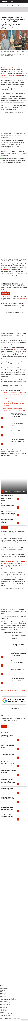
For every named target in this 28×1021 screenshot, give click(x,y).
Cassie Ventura (18, 349)
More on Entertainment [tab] (7, 390)
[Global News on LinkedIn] (10, 952)
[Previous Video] (2, 527)
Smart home (3, 996)
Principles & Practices (5, 987)
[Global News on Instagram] (10, 942)
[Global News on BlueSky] (10, 983)
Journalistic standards (14, 706)
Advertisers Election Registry (7, 998)
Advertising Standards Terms (7, 1013)
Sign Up (4, 726)
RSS (1, 991)
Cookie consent (3, 1001)
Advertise (2, 1012)
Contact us (2, 990)
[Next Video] (6, 527)
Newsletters (3, 993)
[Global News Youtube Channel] (10, 932)
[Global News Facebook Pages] (10, 911)
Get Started (5, 293)
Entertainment (4, 14)
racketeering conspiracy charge (10, 75)
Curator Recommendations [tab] (8, 632)
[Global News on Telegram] (10, 973)
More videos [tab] (17, 390)
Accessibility (3, 1017)
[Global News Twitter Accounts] (10, 921)
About (1, 985)
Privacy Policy (7, 300)
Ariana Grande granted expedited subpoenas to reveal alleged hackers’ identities (14, 403)
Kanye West (6, 269)
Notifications (3, 995)
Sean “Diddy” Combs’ (7, 68)
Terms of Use (3, 1010)
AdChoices (25, 1020)
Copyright (2, 1009)
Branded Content (4, 988)
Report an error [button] (14, 708)
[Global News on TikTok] (10, 963)
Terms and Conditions (21, 298)
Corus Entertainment (5, 1015)
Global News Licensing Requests (8, 999)
